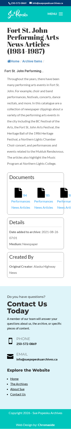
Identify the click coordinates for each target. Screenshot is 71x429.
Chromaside (46, 425)
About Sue (17, 389)
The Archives (19, 384)
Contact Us (18, 394)
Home (15, 61)
